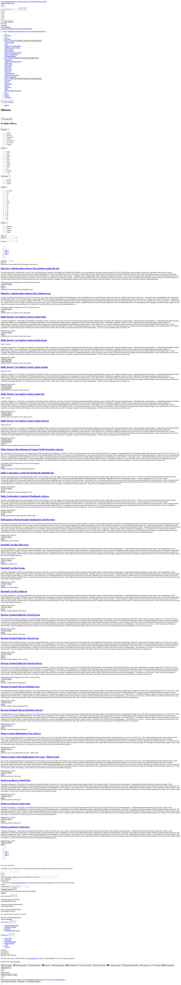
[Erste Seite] (5, 247)
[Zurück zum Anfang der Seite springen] (3, 977)
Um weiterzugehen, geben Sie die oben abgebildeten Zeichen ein (21, 877)
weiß (8, 172)
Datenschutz (8, 938)
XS (8, 193)
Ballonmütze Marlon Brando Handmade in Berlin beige (28, 519)
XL (8, 200)
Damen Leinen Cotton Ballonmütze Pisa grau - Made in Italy (30, 757)
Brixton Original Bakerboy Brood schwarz (21, 663)
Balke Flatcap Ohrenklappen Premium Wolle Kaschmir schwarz (32, 449)
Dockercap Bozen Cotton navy (15, 827)
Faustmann (10, 137)
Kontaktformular (16, 917)
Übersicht (4, 29)
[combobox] (9, 9)
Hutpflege (7, 929)
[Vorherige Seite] (5, 249)
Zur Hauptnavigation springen (38, 1)
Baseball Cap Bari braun (13, 568)
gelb (8, 157)
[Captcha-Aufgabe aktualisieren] (3, 874)
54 (7, 204)
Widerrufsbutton (9, 943)
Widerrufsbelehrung (10, 942)
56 (7, 208)
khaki (8, 163)
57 (7, 210)
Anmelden (4, 25)
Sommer (9, 230)
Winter (9, 232)
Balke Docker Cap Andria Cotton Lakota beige (23, 317)
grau (8, 159)
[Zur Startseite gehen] (7, 3)
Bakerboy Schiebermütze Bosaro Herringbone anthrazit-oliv (30, 268)
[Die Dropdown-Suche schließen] (24, 8)
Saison (4, 223)
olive (8, 167)
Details (3, 286)
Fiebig (9, 139)
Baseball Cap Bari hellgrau (14, 591)
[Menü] (3, 5)
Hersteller (4, 129)
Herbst (9, 228)
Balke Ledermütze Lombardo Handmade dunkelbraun (27, 473)
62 (7, 219)
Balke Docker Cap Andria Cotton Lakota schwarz (25, 421)
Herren (9, 182)
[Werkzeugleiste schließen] (2, 970)
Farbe (3, 148)
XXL (8, 202)
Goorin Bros (10, 141)
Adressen (21, 29)
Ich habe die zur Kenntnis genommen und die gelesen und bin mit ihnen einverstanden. (39, 883)
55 (7, 206)
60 (7, 215)
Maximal (9, 241)
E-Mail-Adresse (6, 886)
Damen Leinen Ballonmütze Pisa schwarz (21, 733)
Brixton (9, 135)
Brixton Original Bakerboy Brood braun (20, 615)
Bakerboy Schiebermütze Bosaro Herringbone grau (26, 293)
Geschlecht (5, 176)
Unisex (9, 183)
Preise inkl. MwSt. (7, 284)
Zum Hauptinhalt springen (9, 1)
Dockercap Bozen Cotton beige (16, 780)
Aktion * (3, 884)
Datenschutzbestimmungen (19, 883)
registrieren (7, 27)
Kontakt (7, 947)
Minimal (9, 238)
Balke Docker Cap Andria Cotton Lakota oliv (23, 394)
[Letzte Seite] (5, 257)
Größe (3, 187)
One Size (9, 191)
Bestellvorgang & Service (12, 930)
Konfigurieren (21, 981)
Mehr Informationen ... (59, 979)
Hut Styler (10, 142)
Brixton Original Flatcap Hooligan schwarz (22, 710)
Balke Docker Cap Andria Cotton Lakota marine (24, 367)
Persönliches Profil (12, 29)
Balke (8, 133)
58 (7, 211)
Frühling (9, 226)
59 (7, 213)
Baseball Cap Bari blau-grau (14, 544)
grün (8, 161)
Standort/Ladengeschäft (12, 925)
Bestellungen (28, 29)
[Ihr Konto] (3, 18)
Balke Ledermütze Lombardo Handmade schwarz (25, 496)
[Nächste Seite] (5, 256)
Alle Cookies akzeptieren (33, 981)
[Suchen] (20, 8)
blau (8, 153)
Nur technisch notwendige (9, 981)
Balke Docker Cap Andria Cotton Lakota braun (24, 340)
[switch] (7, 965)
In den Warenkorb (6, 361)
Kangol (9, 144)
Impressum (8, 940)
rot (7, 169)
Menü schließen (8, 22)
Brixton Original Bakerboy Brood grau (20, 638)
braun (8, 155)
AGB (48, 883)
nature (8, 165)
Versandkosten (32, 958)
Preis (3, 236)
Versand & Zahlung (10, 927)
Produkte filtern (8, 119)
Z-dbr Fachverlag (15, 961)
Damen (9, 180)
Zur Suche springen (23, 1)
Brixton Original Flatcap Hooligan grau (20, 686)
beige (8, 152)
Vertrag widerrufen (6, 919)
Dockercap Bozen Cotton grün (15, 803)
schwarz (9, 170)
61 (7, 217)
